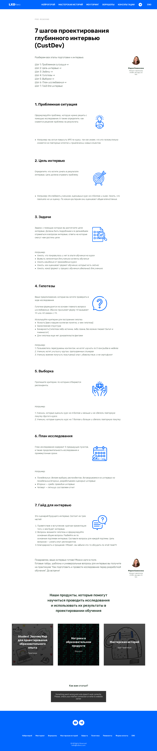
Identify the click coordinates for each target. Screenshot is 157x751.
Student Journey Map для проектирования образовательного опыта (32, 642)
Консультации (126, 4)
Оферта (84, 736)
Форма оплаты (122, 736)
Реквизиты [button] (107, 736)
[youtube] (75, 722)
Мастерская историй (71, 4)
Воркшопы (108, 4)
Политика (95, 736)
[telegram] (140, 4)
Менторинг (92, 4)
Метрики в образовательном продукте (78, 642)
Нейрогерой (48, 4)
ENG (149, 4)
